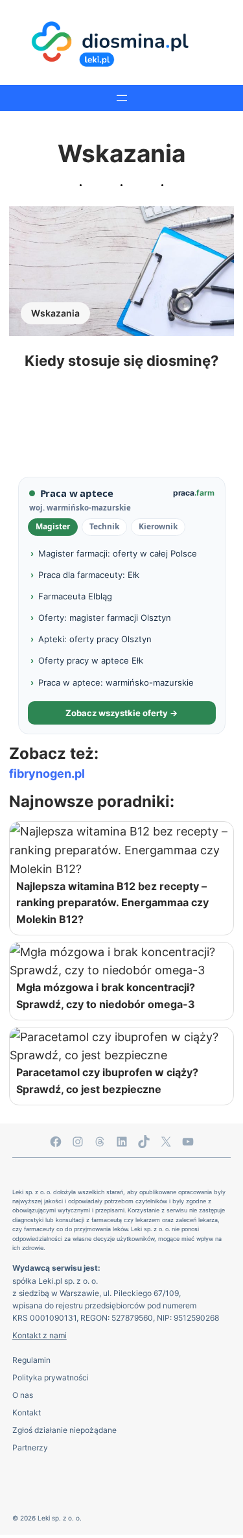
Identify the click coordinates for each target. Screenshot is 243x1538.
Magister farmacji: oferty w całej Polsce (117, 553)
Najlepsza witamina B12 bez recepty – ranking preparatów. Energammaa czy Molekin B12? (112, 903)
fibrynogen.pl (47, 773)
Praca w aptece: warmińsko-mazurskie (116, 682)
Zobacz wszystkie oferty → (121, 713)
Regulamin (31, 1360)
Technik (104, 526)
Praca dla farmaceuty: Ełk (88, 575)
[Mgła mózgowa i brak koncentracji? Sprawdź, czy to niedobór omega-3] (121, 961)
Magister (53, 526)
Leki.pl (50, 1281)
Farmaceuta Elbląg (75, 596)
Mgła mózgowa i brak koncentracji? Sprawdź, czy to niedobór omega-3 (105, 996)
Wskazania (55, 312)
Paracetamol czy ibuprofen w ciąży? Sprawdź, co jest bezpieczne (107, 1081)
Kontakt (26, 1412)
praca (193, 493)
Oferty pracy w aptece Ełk (90, 660)
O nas (22, 1395)
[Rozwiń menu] (122, 98)
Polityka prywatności (50, 1377)
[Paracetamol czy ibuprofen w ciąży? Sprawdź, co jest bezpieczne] (121, 1046)
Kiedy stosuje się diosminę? (121, 360)
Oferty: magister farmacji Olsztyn (104, 617)
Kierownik (158, 526)
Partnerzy (30, 1447)
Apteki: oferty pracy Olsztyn (95, 639)
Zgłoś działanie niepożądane (64, 1430)
